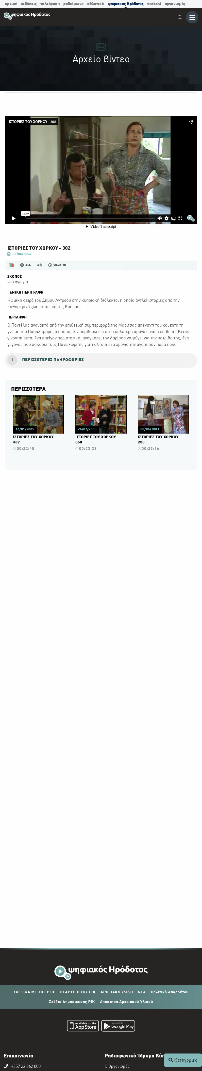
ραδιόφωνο (73, 4)
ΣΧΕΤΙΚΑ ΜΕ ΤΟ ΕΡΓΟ (34, 992)
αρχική (11, 4)
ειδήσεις (29, 4)
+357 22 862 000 (26, 1067)
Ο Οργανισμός (117, 1067)
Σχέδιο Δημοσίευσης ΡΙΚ (72, 1002)
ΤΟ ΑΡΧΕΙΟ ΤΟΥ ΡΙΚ (77, 992)
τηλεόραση (50, 4)
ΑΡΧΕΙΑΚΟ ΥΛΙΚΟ (117, 992)
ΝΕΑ (142, 992)
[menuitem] (180, 18)
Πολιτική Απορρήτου (170, 992)
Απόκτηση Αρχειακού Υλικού (126, 1002)
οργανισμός (175, 4)
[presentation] (101, 360)
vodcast (154, 4)
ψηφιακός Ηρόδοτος (126, 4)
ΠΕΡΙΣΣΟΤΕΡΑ (28, 389)
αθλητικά (95, 4)
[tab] (101, 360)
